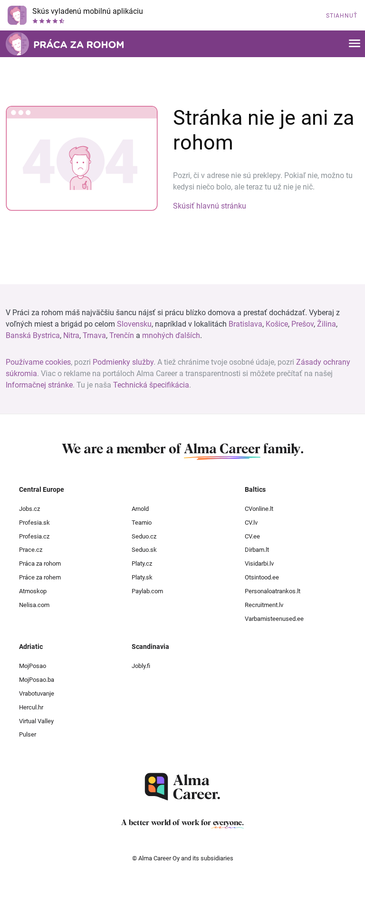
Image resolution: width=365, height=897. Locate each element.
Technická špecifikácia (151, 384)
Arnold (140, 508)
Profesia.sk (34, 522)
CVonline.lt (259, 508)
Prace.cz (30, 549)
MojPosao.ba (36, 679)
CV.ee (252, 536)
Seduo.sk (144, 549)
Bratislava (245, 324)
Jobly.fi (141, 665)
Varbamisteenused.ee (274, 618)
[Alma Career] (182, 787)
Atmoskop (33, 591)
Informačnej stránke (39, 384)
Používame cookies (38, 362)
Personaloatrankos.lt (272, 591)
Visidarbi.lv (259, 563)
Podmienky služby (123, 362)
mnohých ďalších (171, 335)
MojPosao (32, 665)
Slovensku (134, 324)
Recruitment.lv (264, 604)
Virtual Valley (36, 721)
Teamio (142, 522)
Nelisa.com (34, 604)
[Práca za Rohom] (65, 44)
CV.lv (251, 522)
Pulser (27, 734)
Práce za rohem (40, 577)
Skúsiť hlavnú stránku (209, 205)
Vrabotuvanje (36, 693)
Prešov (302, 324)
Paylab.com (147, 591)
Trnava (94, 335)
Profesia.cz (34, 536)
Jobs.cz (29, 508)
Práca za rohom (40, 563)
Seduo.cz (144, 536)
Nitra (71, 335)
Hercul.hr (31, 707)
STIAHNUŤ (341, 15)
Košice (277, 324)
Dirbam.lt (257, 549)
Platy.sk (142, 577)
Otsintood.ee (262, 577)
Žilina (326, 324)
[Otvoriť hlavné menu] (354, 44)
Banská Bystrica (33, 335)
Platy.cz (142, 563)
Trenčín (121, 335)
